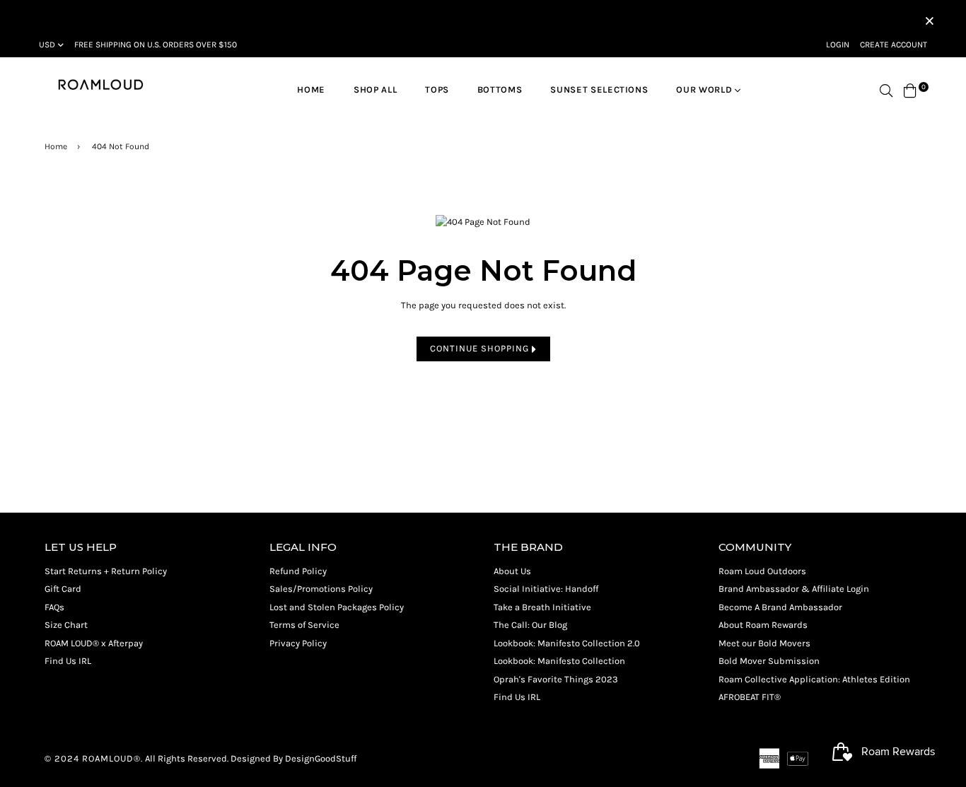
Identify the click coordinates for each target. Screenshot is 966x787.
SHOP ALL (375, 89)
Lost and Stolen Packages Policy (336, 607)
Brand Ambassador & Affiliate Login (793, 588)
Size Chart (66, 624)
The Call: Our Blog (530, 624)
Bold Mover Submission (769, 660)
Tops (437, 89)
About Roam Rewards (763, 624)
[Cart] (910, 89)
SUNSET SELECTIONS (599, 89)
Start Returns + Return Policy (106, 571)
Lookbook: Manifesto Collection (559, 660)
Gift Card (63, 588)
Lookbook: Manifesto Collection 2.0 (567, 643)
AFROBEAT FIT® (749, 697)
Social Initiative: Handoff (546, 588)
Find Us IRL (68, 660)
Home (311, 89)
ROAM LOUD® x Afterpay (94, 643)
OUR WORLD (705, 89)
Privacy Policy (298, 643)
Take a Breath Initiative (542, 607)
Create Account (893, 44)
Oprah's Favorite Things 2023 (556, 679)
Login (837, 44)
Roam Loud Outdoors (762, 571)
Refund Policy (298, 571)
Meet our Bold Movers (764, 643)
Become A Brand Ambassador (780, 607)
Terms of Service (304, 624)
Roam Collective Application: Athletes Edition (814, 679)
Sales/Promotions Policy (321, 588)
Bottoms (500, 89)
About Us (512, 571)
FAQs (54, 607)
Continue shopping (481, 348)
